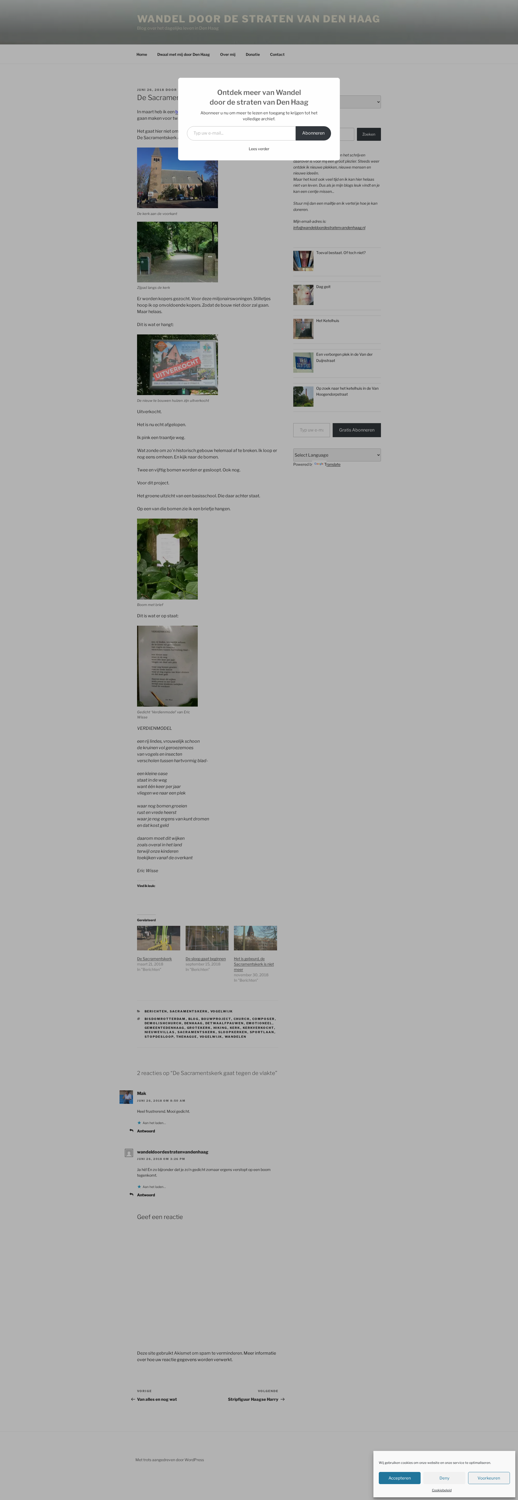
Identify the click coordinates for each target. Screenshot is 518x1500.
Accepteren (399, 1478)
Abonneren (313, 133)
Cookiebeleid (442, 1490)
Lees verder (259, 148)
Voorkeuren (489, 1478)
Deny (444, 1478)
